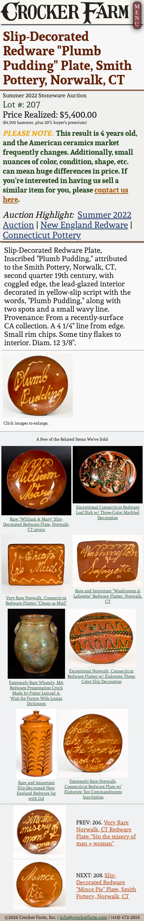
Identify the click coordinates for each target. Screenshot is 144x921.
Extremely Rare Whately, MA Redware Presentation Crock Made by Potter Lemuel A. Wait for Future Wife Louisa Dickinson (36, 693)
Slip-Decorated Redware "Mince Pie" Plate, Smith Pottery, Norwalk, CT (106, 886)
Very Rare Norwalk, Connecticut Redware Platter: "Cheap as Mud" (36, 600)
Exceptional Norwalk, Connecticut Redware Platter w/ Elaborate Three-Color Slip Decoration (101, 676)
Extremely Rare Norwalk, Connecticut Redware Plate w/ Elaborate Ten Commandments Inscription (93, 789)
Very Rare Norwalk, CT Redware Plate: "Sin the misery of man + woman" (106, 833)
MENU (137, 15)
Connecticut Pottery (42, 235)
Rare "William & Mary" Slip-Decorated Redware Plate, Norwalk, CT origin (36, 524)
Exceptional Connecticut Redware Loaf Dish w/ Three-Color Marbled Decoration (107, 512)
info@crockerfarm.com (83, 917)
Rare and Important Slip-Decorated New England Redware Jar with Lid (36, 790)
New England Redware (84, 225)
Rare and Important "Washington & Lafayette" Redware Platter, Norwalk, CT (107, 596)
